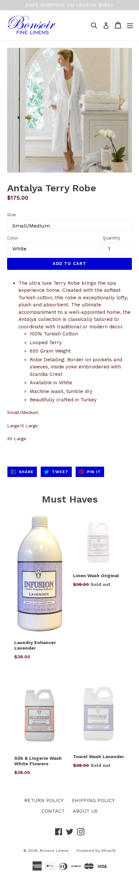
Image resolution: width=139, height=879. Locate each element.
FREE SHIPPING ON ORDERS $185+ (69, 5)
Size (11, 214)
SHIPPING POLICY (93, 800)
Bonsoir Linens (54, 850)
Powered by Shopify (96, 850)
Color (12, 238)
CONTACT (53, 811)
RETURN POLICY (44, 800)
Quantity (111, 238)
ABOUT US (85, 811)
